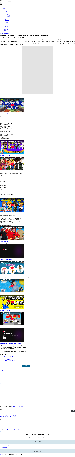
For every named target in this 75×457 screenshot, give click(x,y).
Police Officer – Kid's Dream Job (6, 293)
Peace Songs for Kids (5, 357)
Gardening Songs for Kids (5, 358)
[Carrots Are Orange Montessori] (4, 33)
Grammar (8, 16)
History (6, 11)
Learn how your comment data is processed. (17, 406)
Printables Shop (4, 447)
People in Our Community (4, 326)
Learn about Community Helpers (6, 259)
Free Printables (5, 29)
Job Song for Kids (3, 171)
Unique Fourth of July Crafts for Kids (5, 417)
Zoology (8, 18)
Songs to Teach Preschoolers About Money (8, 356)
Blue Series (8, 14)
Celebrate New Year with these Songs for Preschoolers (9, 360)
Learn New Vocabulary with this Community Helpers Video (10, 343)
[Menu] (1, 4)
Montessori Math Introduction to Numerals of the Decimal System (9, 416)
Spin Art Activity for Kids (3, 414)
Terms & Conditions (5, 444)
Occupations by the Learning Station (6, 213)
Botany (8, 17)
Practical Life (7, 20)
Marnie (4, 7)
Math (6, 19)
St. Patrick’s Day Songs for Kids (6, 359)
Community (1, 370)
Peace (8, 10)
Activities (1, 37)
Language (6, 12)
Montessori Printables (6, 30)
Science (6, 21)
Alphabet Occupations (4, 241)
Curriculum (5, 9)
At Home (4, 27)
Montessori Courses (6, 31)
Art (5, 23)
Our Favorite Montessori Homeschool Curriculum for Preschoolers (13, 429)
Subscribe (1, 454)
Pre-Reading (8, 13)
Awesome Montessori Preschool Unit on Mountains (11, 423)
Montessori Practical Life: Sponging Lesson (10, 425)
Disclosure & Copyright (5, 445)
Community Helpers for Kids (5, 275)
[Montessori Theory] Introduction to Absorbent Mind (14, 427)
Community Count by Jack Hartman (6, 113)
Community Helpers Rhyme (5, 155)
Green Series (8, 15)
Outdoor (6, 22)
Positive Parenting (5, 26)
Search (1, 409)
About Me (3, 446)
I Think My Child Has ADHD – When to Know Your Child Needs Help (10, 415)
